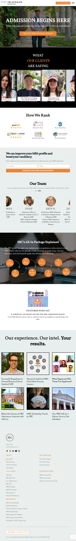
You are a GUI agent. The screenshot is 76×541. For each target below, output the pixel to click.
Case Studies (9, 468)
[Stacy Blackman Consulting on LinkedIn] (13, 451)
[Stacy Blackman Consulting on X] (10, 451)
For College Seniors (11, 481)
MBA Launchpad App (12, 503)
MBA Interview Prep (45, 475)
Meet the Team (10, 462)
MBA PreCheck (10, 487)
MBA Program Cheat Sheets (14, 517)
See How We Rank (11, 465)
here (39, 190)
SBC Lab (9, 484)
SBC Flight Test (11, 478)
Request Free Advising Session (38, 33)
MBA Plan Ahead (11, 490)
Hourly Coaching (44, 465)
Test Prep (8, 475)
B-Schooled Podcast (12, 505)
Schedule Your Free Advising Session (38, 170)
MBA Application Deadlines (14, 514)
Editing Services (10, 492)
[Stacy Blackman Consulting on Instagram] (19, 451)
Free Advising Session (63, 3)
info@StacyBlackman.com (12, 447)
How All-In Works (44, 462)
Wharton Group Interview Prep (48, 481)
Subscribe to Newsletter (17, 532)
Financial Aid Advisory (12, 495)
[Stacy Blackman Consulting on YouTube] (16, 451)
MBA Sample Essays (12, 511)
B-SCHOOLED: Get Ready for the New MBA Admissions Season (38, 314)
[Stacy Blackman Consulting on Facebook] (7, 451)
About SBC (9, 459)
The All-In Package (44, 459)
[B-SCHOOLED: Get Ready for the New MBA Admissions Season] (38, 298)
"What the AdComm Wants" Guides (16, 508)
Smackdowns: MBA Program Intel (16, 520)
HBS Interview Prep (45, 478)
